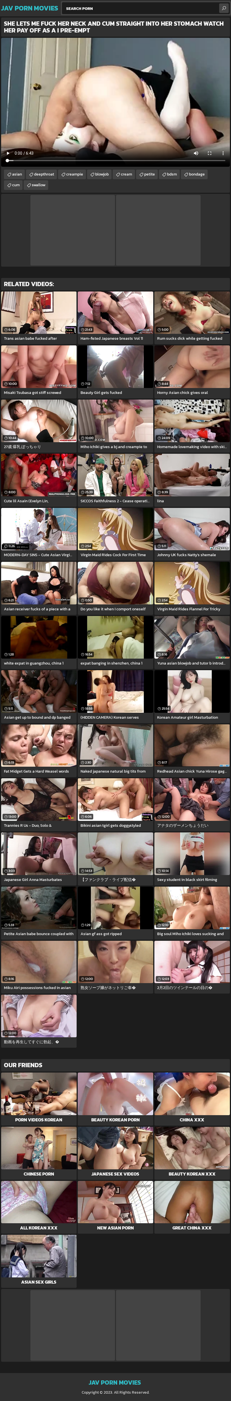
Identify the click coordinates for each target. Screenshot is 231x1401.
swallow (38, 185)
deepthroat (44, 174)
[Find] (224, 8)
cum (16, 185)
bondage (197, 174)
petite (149, 174)
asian (17, 174)
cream (126, 174)
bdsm (172, 174)
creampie (74, 174)
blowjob (102, 174)
